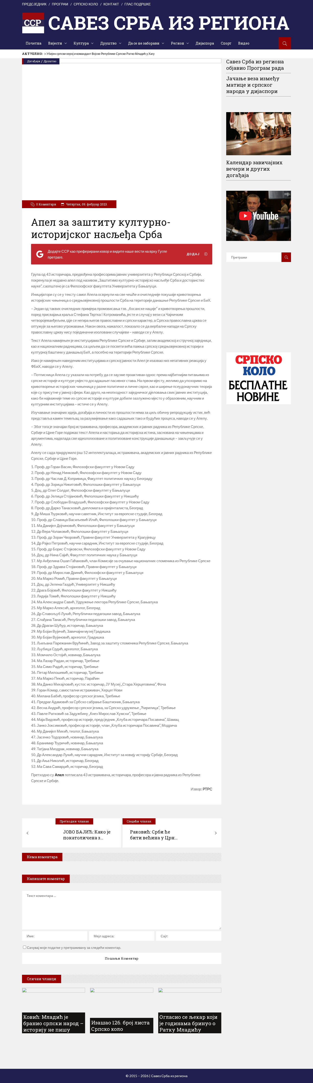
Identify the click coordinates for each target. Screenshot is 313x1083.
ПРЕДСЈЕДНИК (34, 4)
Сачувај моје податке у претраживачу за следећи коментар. (74, 947)
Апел (59, 775)
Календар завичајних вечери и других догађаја (254, 169)
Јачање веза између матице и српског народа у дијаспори (252, 85)
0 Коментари (46, 204)
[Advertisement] (263, 314)
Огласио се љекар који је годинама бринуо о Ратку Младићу (188, 1023)
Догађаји (33, 61)
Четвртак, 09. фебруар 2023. (87, 204)
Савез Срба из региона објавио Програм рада (255, 64)
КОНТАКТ (111, 4)
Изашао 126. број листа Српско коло (120, 1025)
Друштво (50, 61)
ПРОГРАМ (60, 4)
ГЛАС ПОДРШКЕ (137, 4)
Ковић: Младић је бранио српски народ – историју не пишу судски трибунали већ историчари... (53, 1029)
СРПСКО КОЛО (86, 4)
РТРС (207, 789)
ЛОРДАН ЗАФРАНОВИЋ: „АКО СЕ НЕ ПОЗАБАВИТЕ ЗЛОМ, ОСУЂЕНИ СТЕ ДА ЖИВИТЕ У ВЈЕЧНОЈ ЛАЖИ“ (119, 54)
